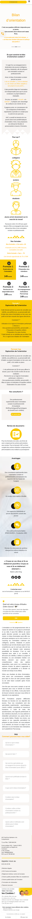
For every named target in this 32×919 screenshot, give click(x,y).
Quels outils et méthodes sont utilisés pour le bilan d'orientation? (14, 824)
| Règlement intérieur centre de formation (13, 874)
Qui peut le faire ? (11, 754)
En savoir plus (16, 414)
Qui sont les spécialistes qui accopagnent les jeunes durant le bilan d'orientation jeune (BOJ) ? (15, 765)
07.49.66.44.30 (13, 2)
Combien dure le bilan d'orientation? (12, 798)
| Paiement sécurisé (7, 885)
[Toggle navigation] (29, 2)
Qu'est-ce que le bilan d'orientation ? (12, 744)
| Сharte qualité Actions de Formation (12, 879)
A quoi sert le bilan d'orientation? (15, 788)
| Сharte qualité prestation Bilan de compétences (15, 876)
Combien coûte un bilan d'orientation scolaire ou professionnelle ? (12, 811)
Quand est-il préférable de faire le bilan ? (15, 778)
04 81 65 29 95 (6, 864)
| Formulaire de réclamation (9, 882)
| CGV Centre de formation (9, 871)
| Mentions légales (7, 868)
